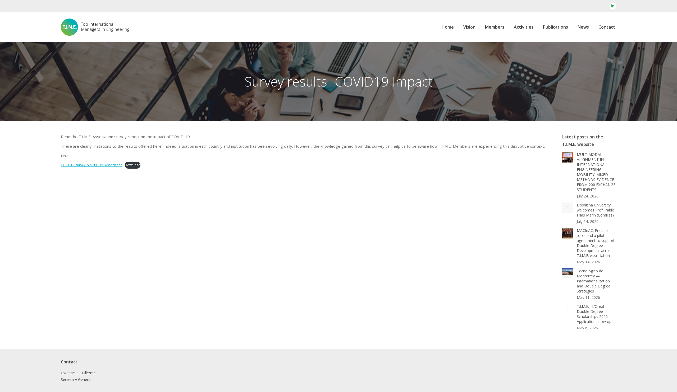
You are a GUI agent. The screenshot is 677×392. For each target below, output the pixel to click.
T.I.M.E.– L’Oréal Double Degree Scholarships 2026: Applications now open (596, 314)
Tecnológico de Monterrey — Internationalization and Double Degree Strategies (593, 281)
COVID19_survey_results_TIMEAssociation (91, 165)
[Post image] (567, 157)
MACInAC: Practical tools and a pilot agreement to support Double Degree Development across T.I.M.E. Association (596, 243)
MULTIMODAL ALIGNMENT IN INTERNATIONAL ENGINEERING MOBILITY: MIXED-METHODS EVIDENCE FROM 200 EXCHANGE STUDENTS (596, 172)
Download (132, 165)
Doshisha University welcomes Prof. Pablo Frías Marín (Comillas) (595, 210)
